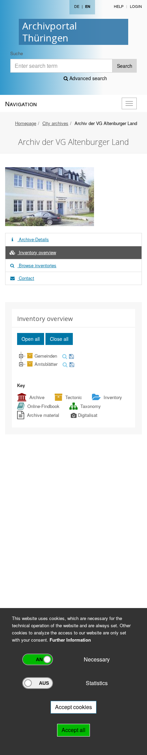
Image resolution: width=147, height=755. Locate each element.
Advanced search (87, 78)
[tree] (73, 360)
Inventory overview (36, 252)
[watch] (70, 355)
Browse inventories (36, 265)
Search (124, 65)
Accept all (73, 730)
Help (118, 6)
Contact (25, 278)
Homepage (25, 123)
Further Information (70, 639)
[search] (64, 355)
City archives (55, 123)
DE (76, 6)
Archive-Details (33, 239)
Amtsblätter (46, 364)
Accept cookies (73, 707)
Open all (31, 338)
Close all (59, 338)
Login (136, 6)
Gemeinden (46, 355)
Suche (16, 53)
